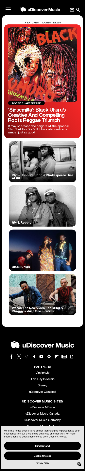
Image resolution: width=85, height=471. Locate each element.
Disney (42, 385)
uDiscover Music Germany (43, 420)
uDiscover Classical (42, 391)
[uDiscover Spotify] (49, 356)
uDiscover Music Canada (43, 413)
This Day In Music (42, 379)
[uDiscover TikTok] (34, 356)
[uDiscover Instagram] (26, 356)
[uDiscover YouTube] (41, 356)
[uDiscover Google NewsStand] (64, 356)
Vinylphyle (43, 372)
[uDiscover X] (19, 356)
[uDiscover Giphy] (71, 356)
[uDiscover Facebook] (11, 356)
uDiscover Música (42, 407)
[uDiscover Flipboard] (56, 356)
